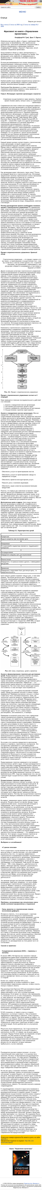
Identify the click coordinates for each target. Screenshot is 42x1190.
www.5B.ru (4, 1139)
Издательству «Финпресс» (31, 1183)
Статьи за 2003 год (15, 24)
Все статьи (4, 24)
